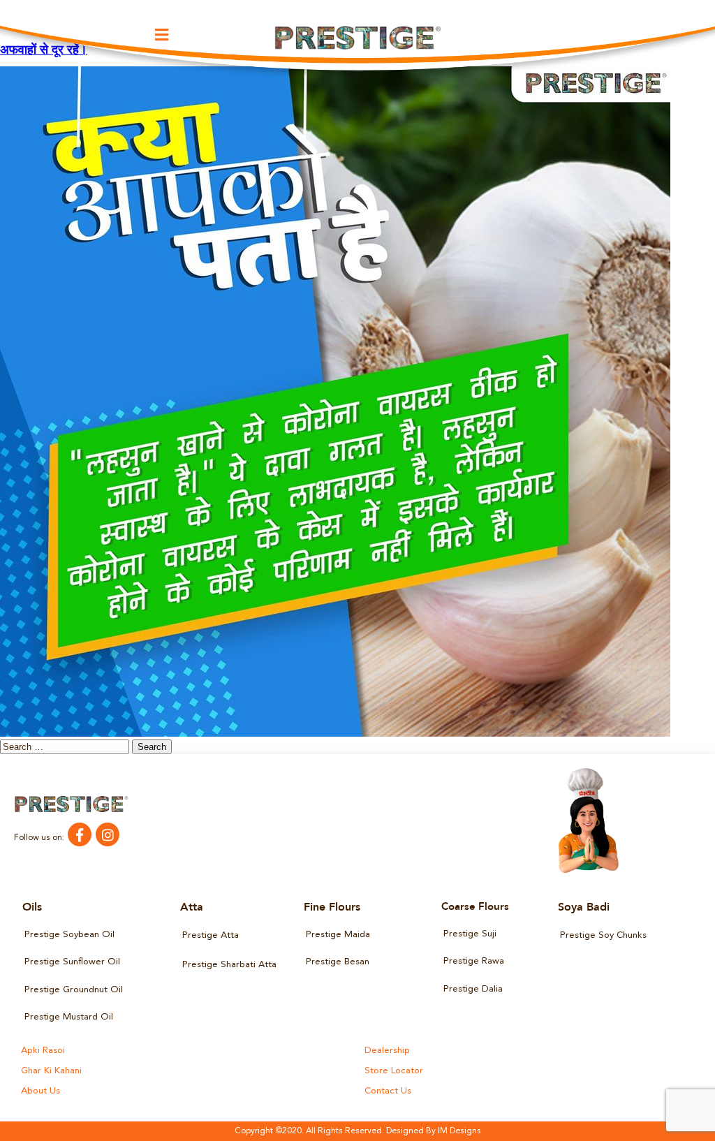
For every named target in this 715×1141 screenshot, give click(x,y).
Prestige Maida (338, 934)
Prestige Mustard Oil (68, 1017)
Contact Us (387, 1091)
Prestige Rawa (473, 961)
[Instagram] (107, 834)
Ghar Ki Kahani (51, 1070)
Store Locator (393, 1070)
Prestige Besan (337, 961)
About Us (40, 1091)
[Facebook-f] (79, 834)
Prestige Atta (210, 935)
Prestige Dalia (473, 989)
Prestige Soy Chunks (603, 935)
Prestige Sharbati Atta (229, 964)
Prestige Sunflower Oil (72, 961)
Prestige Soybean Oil (69, 934)
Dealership (387, 1050)
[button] (162, 34)
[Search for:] (66, 748)
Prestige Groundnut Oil (73, 989)
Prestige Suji (469, 933)
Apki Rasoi (43, 1050)
